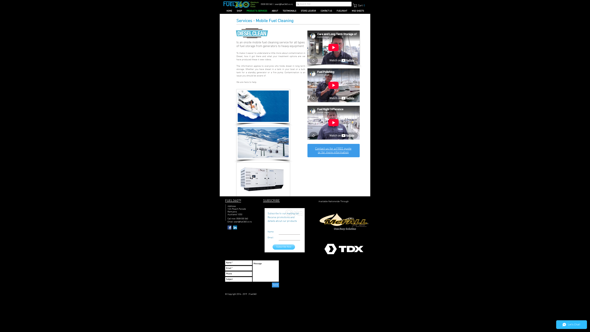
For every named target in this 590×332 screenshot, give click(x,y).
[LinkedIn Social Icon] (235, 227)
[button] (360, 5)
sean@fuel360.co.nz (284, 4)
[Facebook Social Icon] (230, 227)
